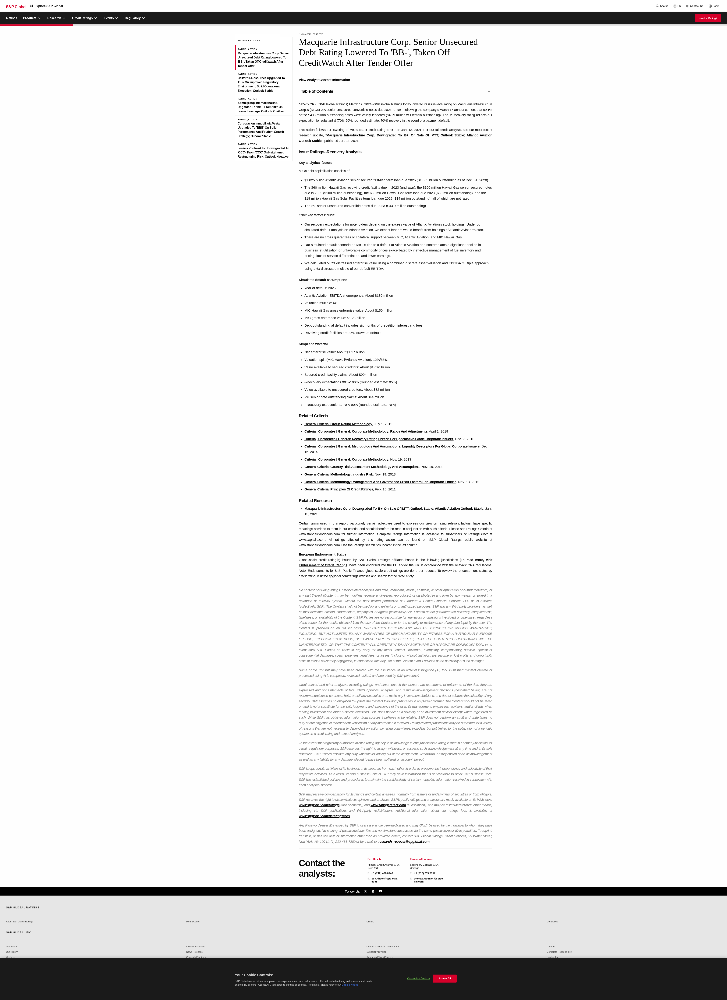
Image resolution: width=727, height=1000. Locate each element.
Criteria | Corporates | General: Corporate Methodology (346, 459)
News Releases (194, 952)
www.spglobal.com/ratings (319, 805)
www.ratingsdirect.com (388, 805)
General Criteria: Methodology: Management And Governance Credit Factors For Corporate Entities (380, 482)
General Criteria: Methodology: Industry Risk (338, 474)
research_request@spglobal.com (404, 842)
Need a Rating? (708, 18)
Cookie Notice (350, 984)
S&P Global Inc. (19, 932)
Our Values (11, 947)
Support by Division (377, 952)
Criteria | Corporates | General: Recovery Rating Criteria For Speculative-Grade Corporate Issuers (378, 439)
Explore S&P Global (48, 6)
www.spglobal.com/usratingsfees (324, 816)
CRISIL (370, 922)
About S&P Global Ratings (19, 922)
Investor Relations (195, 947)
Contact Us (696, 5)
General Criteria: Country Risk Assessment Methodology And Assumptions (362, 467)
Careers (551, 947)
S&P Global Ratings (22, 907)
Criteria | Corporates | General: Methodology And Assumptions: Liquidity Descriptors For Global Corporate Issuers (392, 446)
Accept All (445, 978)
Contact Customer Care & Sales (383, 947)
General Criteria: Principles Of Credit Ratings (338, 489)
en (679, 5)
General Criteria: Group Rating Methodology (338, 424)
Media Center (193, 922)
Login (716, 5)
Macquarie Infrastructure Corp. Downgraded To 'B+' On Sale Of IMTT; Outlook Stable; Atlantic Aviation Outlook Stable (393, 509)
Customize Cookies (418, 978)
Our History (12, 952)
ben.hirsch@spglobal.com (384, 880)
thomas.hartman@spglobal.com (428, 880)
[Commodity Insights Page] (366, 891)
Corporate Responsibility (559, 952)
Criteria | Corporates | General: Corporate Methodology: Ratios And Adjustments (365, 431)
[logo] (16, 6)
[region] (363, 979)
